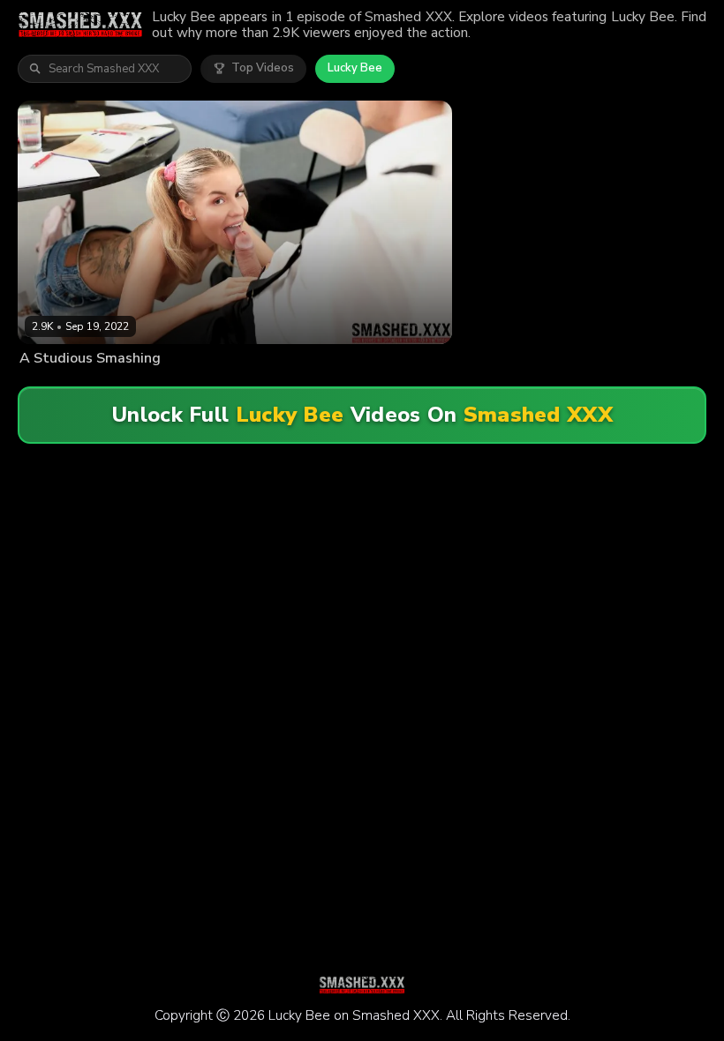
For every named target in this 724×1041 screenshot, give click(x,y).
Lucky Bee (355, 68)
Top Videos (262, 68)
